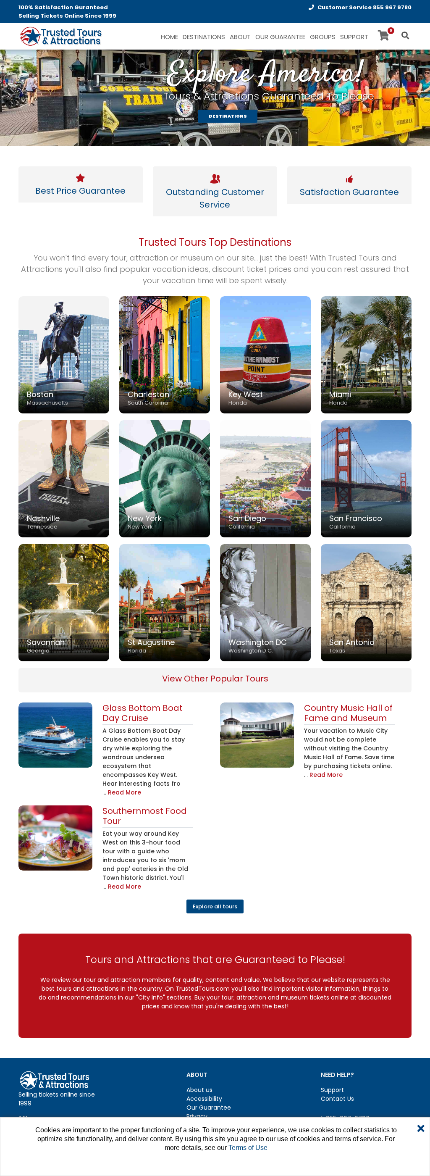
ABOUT (240, 36)
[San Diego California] (265, 478)
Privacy (196, 1116)
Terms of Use (247, 1147)
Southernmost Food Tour (144, 816)
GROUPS (323, 36)
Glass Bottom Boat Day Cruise (142, 713)
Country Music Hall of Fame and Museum (348, 713)
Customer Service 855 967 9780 (364, 7)
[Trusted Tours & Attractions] (60, 37)
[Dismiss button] (421, 1129)
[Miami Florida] (366, 354)
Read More (124, 792)
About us (199, 1090)
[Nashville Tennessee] (63, 478)
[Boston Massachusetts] (63, 354)
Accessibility (204, 1098)
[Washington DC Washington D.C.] (265, 602)
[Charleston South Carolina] (164, 354)
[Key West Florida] (265, 354)
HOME (169, 36)
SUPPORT (354, 36)
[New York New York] (164, 478)
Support (332, 1090)
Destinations (204, 36)
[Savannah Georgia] (63, 602)
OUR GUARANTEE (280, 36)
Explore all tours (215, 906)
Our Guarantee (208, 1107)
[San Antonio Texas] (366, 602)
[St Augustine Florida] (164, 602)
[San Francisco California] (366, 478)
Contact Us (337, 1098)
